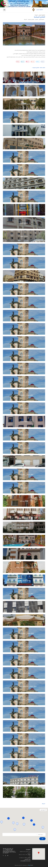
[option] (24, 33)
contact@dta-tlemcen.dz (25, 861)
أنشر (43, 61)
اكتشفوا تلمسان (42, 15)
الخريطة (25, 19)
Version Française (44, 1)
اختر (42, 839)
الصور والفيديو (41, 19)
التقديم (36, 19)
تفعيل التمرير (43, 810)
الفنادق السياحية (31, 19)
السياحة (36, 15)
